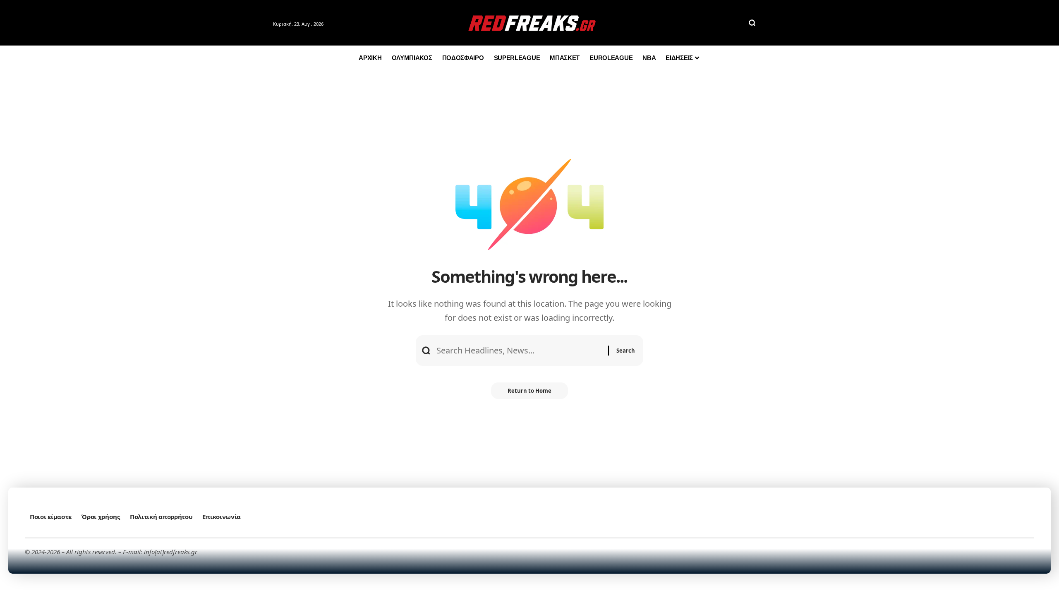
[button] (752, 22)
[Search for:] (519, 350)
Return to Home (529, 390)
